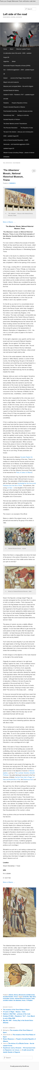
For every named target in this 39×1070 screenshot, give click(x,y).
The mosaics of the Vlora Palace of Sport (16, 1009)
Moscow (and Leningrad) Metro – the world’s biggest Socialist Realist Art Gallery (18, 88)
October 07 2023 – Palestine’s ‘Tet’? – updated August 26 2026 (18, 96)
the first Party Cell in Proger (23, 777)
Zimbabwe (6, 156)
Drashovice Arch (28, 779)
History (16, 995)
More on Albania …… (9, 222)
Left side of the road (15, 14)
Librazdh (32, 773)
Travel (16, 997)
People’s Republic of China (19, 103)
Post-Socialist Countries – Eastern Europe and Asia (17, 111)
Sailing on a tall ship (23, 115)
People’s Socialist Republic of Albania (14, 107)
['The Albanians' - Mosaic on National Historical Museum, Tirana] (19, 912)
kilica (34, 997)
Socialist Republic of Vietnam (11, 119)
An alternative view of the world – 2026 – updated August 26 (17, 55)
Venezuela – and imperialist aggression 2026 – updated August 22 (16, 146)
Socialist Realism (8, 997)
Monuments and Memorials (27, 995)
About (11, 49)
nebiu (33, 998)
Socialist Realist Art (26, 457)
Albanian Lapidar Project (23, 49)
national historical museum (23, 998)
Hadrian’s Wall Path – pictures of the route (16, 1014)
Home (5, 49)
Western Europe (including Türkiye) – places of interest (18, 152)
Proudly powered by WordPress (19, 1066)
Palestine (6, 103)
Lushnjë (20, 773)
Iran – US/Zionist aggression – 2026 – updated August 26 (18, 72)
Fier (16, 773)
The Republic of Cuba (26, 127)
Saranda (26, 773)
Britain (14, 61)
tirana (23, 1000)
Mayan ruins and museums (11, 82)
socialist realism (8, 1000)
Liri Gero (9, 488)
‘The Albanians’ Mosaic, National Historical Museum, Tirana (13, 174)
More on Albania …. (9, 882)
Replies (29, 1000)
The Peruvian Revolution (10, 127)
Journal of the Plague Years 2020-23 (20, 78)
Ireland (5, 78)
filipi (31, 997)
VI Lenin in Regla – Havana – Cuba (14, 1012)
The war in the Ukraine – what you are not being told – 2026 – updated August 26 (18, 134)
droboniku (26, 997)
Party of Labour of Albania (24, 472)
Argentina (6, 61)
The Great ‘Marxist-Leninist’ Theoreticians (15, 123)
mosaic (12, 998)
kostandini (6, 998)
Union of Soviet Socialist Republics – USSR (15, 140)
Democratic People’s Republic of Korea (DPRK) (16, 65)
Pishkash (6, 775)
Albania (11, 995)
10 (34, 171)
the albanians (17, 1000)
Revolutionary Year (8, 115)
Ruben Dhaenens (8, 1039)
